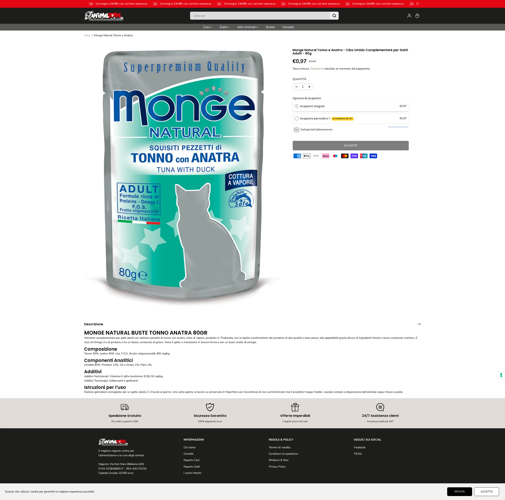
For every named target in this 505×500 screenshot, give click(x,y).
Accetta (487, 491)
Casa (87, 35)
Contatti (288, 27)
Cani (206, 27)
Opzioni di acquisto (307, 98)
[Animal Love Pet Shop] (104, 16)
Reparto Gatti (192, 467)
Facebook (360, 447)
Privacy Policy (277, 467)
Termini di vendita (279, 447)
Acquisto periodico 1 (326, 119)
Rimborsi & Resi (278, 460)
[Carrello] (417, 15)
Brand (270, 27)
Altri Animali (246, 27)
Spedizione (316, 69)
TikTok (358, 454)
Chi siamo (190, 447)
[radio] (297, 106)
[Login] (409, 15)
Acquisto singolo (312, 106)
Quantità (299, 79)
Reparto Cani (191, 460)
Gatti (224, 27)
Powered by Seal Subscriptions (398, 127)
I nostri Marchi (192, 473)
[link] (124, 442)
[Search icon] (334, 16)
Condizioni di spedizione (283, 454)
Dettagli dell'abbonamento (316, 129)
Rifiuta (459, 491)
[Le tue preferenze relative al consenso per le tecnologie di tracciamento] (501, 375)
